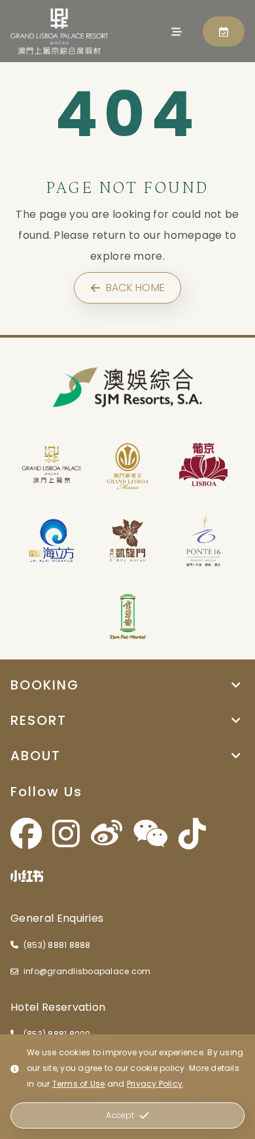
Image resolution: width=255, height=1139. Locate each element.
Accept (120, 1115)
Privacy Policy (154, 1083)
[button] (127, 685)
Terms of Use (78, 1083)
